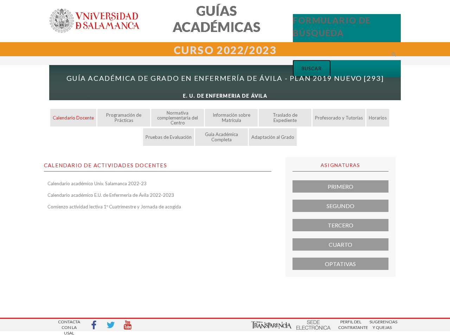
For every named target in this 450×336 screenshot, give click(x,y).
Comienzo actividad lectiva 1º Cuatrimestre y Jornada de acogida (114, 206)
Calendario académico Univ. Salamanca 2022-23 (97, 183)
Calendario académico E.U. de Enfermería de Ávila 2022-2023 (110, 195)
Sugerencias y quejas (382, 324)
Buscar (285, 63)
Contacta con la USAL (69, 325)
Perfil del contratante (351, 324)
